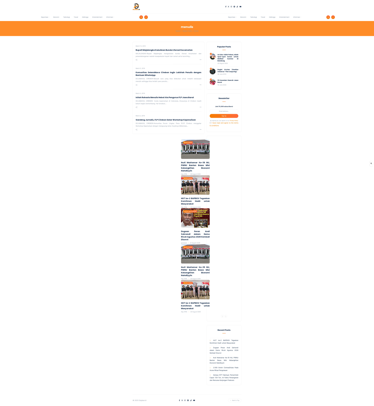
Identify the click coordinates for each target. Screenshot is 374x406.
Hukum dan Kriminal (190, 211)
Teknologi (66, 17)
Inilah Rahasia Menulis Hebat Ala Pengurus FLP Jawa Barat (165, 97)
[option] (195, 191)
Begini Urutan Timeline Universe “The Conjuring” (227, 71)
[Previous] (222, 316)
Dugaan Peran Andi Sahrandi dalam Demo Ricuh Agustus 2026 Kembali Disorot (195, 235)
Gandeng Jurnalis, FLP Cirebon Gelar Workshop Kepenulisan (166, 119)
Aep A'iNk (184, 174)
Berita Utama (188, 142)
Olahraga (85, 17)
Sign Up (224, 116)
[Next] (225, 316)
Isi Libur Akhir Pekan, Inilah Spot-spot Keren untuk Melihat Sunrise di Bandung (227, 58)
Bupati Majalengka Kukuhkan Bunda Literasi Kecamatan (164, 50)
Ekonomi (56, 17)
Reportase (44, 17)
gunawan (184, 243)
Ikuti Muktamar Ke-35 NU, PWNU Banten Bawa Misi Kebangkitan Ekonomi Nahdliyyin (195, 166)
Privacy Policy (234, 120)
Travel (76, 17)
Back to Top (235, 400)
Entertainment (97, 17)
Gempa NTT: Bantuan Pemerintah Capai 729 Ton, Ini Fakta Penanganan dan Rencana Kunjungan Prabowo (224, 377)
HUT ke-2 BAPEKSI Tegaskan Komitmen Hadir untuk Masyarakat (195, 201)
